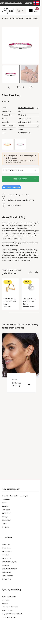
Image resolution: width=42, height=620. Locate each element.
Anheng (4, 517)
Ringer (20, 111)
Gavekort (5, 603)
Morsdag (5, 555)
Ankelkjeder (6, 513)
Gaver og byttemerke (10, 607)
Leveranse (6, 600)
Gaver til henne (7, 576)
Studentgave (6, 558)
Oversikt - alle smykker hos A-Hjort (15, 496)
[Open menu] (31, 10)
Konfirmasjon (6, 551)
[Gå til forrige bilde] (9, 87)
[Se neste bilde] (36, 272)
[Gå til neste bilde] (31, 87)
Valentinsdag (6, 548)
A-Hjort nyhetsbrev (9, 596)
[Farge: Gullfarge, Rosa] (7, 144)
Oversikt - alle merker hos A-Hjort (24, 18)
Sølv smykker (7, 572)
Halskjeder (6, 510)
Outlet (4, 524)
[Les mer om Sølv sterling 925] (38, 122)
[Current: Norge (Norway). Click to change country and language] (36, 3)
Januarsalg (6, 544)
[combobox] (23, 10)
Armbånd (5, 506)
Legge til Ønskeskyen (13, 187)
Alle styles (5, 527)
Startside (5, 18)
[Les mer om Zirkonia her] (38, 126)
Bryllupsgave (6, 579)
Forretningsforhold (8, 617)
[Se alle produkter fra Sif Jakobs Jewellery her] (38, 108)
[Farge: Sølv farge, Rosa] (20, 144)
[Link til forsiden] (8, 11)
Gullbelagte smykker (9, 569)
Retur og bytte (7, 610)
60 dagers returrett (31, 3)
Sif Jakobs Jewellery (26, 108)
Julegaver (5, 565)
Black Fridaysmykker (9, 562)
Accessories (6, 520)
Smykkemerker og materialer (12, 614)
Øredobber (6, 499)
